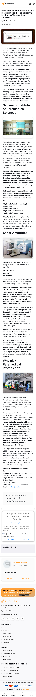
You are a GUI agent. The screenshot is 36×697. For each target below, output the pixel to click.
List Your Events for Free (10, 670)
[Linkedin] (13, 619)
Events (13, 695)
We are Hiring (7, 633)
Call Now (25, 539)
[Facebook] (3, 619)
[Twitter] (17, 619)
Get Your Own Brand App (11, 673)
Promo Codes (7, 636)
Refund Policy (7, 656)
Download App (7, 676)
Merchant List (7, 659)
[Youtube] (22, 619)
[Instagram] (8, 619)
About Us (6, 631)
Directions (10, 539)
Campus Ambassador (9, 639)
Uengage (26, 689)
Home (5, 628)
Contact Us (6, 642)
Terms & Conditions (9, 653)
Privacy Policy (7, 650)
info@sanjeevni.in (14, 487)
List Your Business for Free (11, 667)
